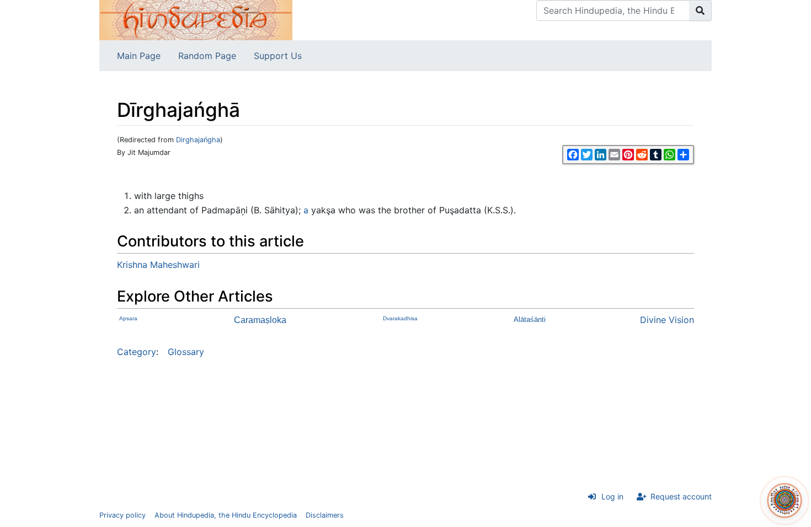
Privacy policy (122, 515)
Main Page (139, 55)
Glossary (186, 351)
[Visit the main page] (195, 19)
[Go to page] (700, 10)
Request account (681, 496)
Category (136, 351)
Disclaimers (325, 515)
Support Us (278, 55)
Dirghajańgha (198, 140)
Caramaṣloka (260, 320)
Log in (612, 496)
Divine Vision (667, 319)
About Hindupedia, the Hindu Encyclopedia (225, 515)
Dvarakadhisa (400, 318)
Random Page (207, 55)
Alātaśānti (530, 319)
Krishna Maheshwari (158, 264)
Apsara (128, 318)
